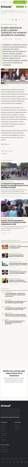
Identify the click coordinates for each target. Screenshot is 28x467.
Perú (2, 437)
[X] (6, 462)
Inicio (2, 11)
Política (3, 431)
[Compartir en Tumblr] (19, 19)
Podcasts (11, 2)
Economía (3, 429)
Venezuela (4, 153)
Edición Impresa (5, 449)
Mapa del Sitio (4, 451)
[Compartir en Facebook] (5, 19)
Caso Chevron (4, 2)
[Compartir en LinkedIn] (16, 19)
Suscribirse (20, 6)
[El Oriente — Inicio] (6, 6)
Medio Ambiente (5, 433)
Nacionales (3, 435)
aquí (8, 144)
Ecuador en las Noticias (9, 11)
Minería (2, 427)
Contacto (3, 447)
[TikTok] (25, 462)
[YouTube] (17, 462)
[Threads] (14, 462)
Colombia (3, 439)
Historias (17, 429)
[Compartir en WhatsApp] (2, 19)
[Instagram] (10, 462)
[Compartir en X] (9, 19)
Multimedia (17, 427)
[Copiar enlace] (22, 19)
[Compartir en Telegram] (12, 19)
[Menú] (26, 6)
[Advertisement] (14, 345)
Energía (3, 424)
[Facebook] (3, 462)
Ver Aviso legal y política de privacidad (10, 417)
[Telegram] (21, 462)
